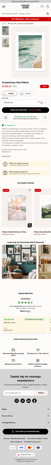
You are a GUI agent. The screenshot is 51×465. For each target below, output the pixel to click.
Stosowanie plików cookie (37, 438)
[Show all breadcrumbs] (4, 23)
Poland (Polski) (26, 455)
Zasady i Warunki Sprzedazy (14, 438)
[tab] (42, 6)
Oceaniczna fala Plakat (25, 24)
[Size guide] (6, 117)
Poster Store (31, 459)
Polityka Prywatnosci (32, 442)
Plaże (12, 24)
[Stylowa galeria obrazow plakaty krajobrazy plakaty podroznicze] (19, 262)
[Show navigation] (3, 6)
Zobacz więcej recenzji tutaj (25, 339)
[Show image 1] (5, 30)
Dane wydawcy (16, 442)
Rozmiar (5, 98)
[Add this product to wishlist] (45, 117)
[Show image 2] (5, 42)
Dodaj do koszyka (25, 110)
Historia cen (6, 156)
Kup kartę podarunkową (27, 432)
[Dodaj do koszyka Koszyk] (30, 225)
